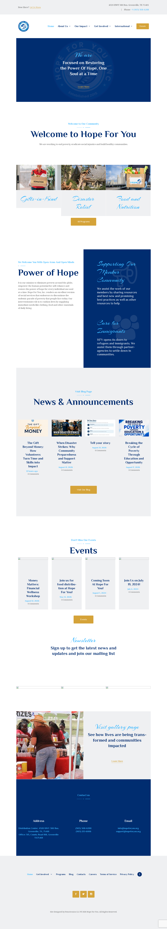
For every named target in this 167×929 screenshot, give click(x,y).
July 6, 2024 (133, 589)
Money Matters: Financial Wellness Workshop (33, 588)
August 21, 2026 (65, 467)
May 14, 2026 (66, 597)
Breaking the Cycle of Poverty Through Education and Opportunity (134, 452)
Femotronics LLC (72, 911)
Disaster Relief (83, 203)
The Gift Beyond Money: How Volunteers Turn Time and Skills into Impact (33, 454)
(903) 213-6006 (83, 831)
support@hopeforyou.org (128, 831)
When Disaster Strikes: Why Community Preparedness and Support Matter (67, 452)
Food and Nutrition (128, 203)
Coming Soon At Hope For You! (100, 584)
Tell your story (100, 443)
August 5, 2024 (99, 593)
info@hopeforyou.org (128, 828)
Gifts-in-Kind (39, 199)
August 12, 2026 (32, 601)
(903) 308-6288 (83, 828)
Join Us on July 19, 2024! (134, 582)
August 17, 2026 (133, 467)
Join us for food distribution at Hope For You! (66, 586)
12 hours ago (32, 471)
